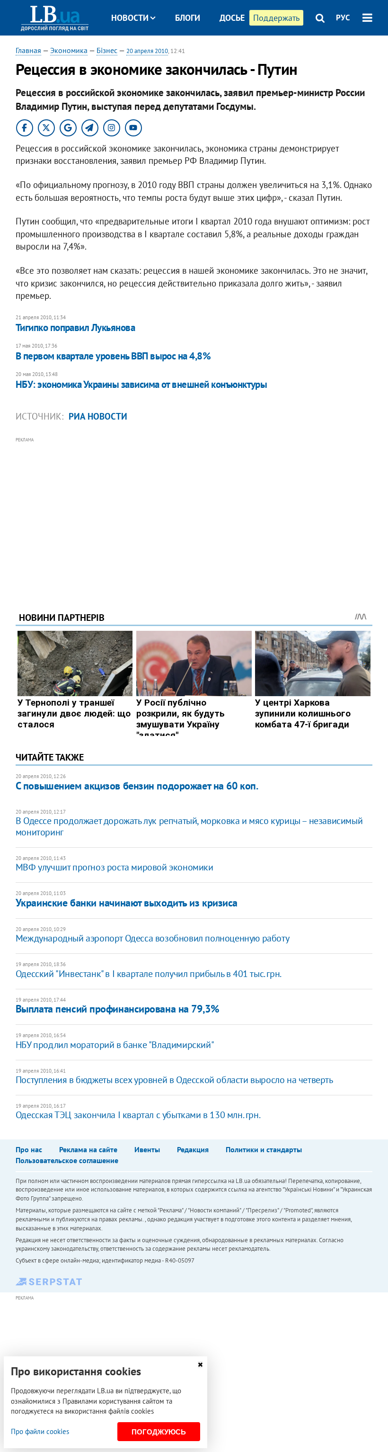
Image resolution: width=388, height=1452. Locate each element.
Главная (28, 50)
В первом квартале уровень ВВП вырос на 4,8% (113, 356)
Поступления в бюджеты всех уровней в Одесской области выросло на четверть (174, 1080)
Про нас (29, 1149)
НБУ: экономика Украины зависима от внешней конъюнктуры (141, 384)
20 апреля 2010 (147, 51)
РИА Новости (98, 416)
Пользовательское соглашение (67, 1160)
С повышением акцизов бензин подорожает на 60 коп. (137, 785)
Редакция (193, 1149)
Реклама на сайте (88, 1149)
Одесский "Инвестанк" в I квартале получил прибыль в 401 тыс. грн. (149, 974)
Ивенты (147, 1149)
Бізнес (107, 50)
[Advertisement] (194, 511)
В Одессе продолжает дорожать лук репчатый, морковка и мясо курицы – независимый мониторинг (189, 826)
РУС (343, 17)
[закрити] (200, 1364)
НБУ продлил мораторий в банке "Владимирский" (115, 1045)
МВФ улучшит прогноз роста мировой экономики (114, 867)
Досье (232, 17)
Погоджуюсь (159, 1432)
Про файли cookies (40, 1431)
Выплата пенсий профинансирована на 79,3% (117, 1008)
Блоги (187, 17)
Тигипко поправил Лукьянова (75, 327)
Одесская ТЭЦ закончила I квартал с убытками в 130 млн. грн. (138, 1115)
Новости (130, 17)
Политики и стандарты (264, 1149)
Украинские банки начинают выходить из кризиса (127, 902)
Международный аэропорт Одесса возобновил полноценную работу (152, 938)
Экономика (69, 50)
